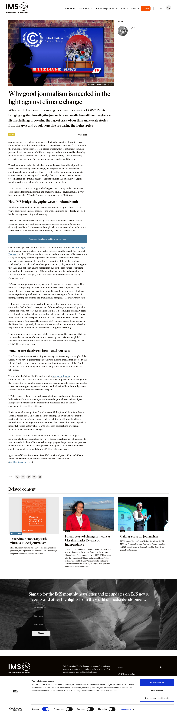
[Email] (23, 477)
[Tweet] (34, 477)
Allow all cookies (157, 682)
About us (135, 8)
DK (161, 8)
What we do (70, 8)
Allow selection (157, 690)
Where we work (85, 8)
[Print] (17, 477)
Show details (125, 709)
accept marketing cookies (43, 239)
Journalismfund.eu (61, 376)
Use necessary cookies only (157, 698)
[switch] (69, 709)
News (11, 135)
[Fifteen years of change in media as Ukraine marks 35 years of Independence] (88, 514)
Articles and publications (106, 8)
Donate (146, 8)
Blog (67, 531)
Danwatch (13, 254)
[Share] (28, 477)
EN (157, 8)
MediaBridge (78, 247)
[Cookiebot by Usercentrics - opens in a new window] (15, 709)
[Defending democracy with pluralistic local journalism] (34, 516)
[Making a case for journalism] (143, 514)
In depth (124, 8)
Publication (16, 533)
